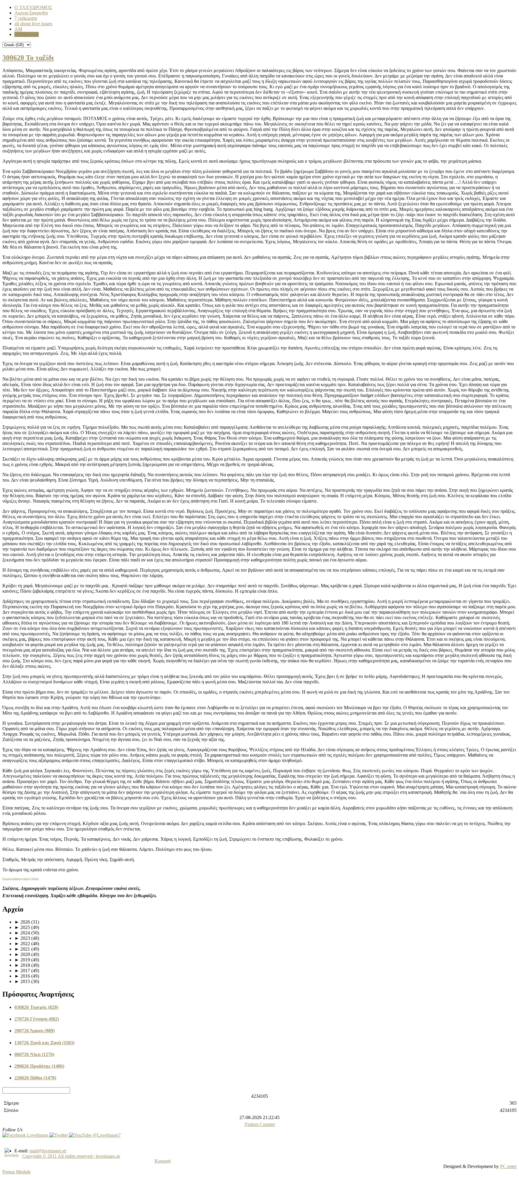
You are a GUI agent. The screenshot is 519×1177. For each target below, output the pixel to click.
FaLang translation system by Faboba (20, 878)
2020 (22, 954)
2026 (22, 921)
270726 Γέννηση (36, 1018)
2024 (22, 932)
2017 (22, 970)
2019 (22, 959)
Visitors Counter (259, 1124)
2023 (22, 938)
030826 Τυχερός (36, 1007)
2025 (22, 927)
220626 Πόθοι (35, 1077)
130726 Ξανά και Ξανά (44, 1042)
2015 (22, 981)
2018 (22, 965)
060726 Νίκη (34, 1054)
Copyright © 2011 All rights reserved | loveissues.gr (71, 1156)
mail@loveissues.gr (47, 1150)
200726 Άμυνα (34, 1030)
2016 (22, 976)
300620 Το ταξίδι (28, 58)
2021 (22, 949)
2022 (22, 943)
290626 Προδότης (39, 1066)
